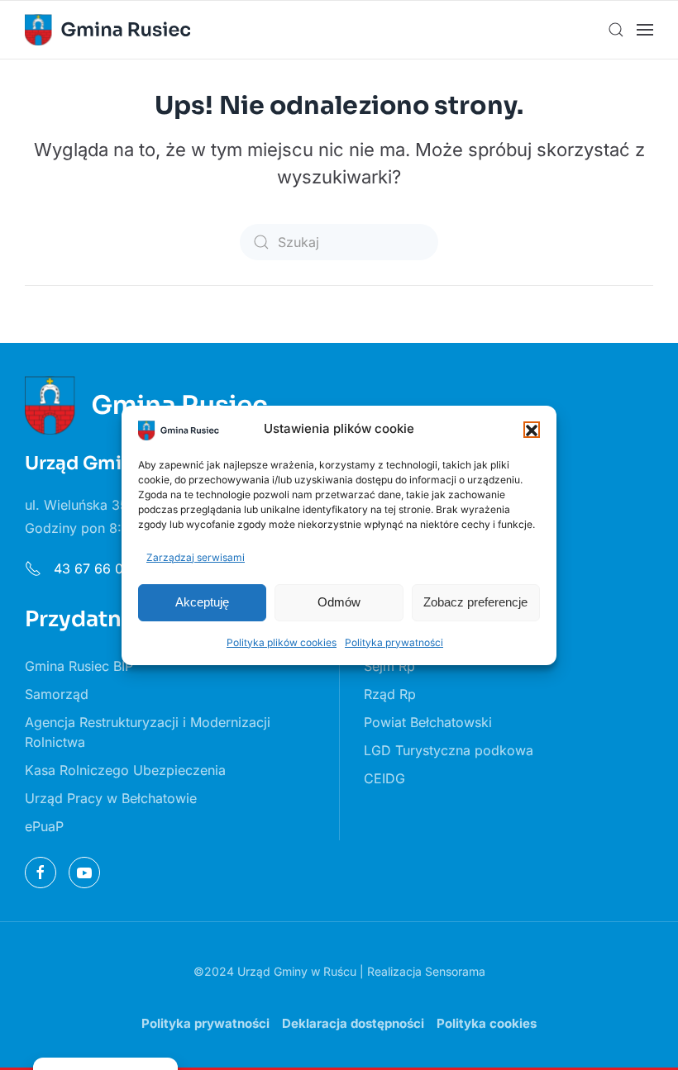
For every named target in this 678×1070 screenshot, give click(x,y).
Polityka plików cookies (282, 642)
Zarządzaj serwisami (195, 557)
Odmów (339, 602)
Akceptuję (202, 602)
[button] (531, 429)
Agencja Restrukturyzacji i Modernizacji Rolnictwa (147, 732)
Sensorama (455, 971)
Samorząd (56, 694)
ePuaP (44, 826)
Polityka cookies (487, 1023)
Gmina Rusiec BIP (79, 666)
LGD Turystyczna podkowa (448, 750)
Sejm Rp (389, 666)
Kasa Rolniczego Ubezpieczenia (125, 770)
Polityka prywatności (394, 642)
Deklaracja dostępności (353, 1023)
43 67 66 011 (92, 568)
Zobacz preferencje (475, 602)
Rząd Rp (390, 694)
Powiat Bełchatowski (428, 722)
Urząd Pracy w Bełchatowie (111, 798)
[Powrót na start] (107, 30)
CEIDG (384, 778)
